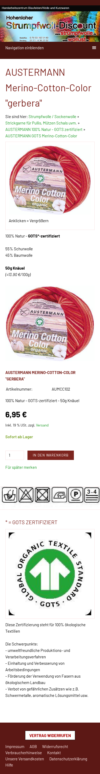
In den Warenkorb (51, 455)
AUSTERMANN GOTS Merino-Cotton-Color (41, 135)
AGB (33, 746)
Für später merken (21, 467)
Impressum (14, 746)
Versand (42, 425)
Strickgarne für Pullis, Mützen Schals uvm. (41, 122)
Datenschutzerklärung (68, 758)
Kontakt (54, 752)
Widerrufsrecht (55, 746)
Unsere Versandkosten (24, 758)
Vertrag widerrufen (50, 735)
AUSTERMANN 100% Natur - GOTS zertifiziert (43, 129)
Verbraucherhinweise (23, 752)
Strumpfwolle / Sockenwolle (53, 116)
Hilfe (9, 764)
